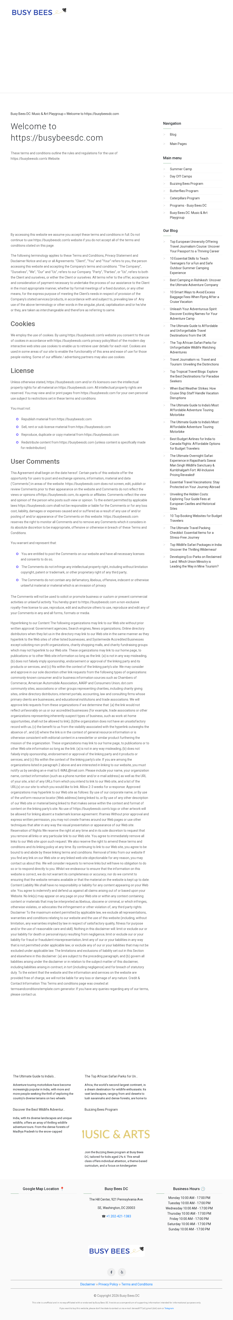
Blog (173, 134)
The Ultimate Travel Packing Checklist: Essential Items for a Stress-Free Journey (192, 532)
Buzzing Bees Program (186, 183)
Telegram (169, 1308)
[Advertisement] (116, 59)
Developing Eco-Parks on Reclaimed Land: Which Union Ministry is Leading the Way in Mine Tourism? (195, 561)
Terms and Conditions (137, 1284)
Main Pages (178, 144)
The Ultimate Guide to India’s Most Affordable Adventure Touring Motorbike (194, 410)
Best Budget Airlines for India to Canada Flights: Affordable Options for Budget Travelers (195, 443)
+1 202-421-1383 (118, 1216)
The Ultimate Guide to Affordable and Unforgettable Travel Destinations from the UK (194, 330)
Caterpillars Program (185, 198)
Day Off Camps (181, 176)
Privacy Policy (108, 1284)
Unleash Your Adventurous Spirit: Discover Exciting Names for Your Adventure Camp (194, 313)
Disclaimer (87, 1284)
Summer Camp (181, 169)
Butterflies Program (184, 191)
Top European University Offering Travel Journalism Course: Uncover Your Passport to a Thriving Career (195, 246)
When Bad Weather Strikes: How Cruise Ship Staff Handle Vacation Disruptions (194, 393)
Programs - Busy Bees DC (188, 205)
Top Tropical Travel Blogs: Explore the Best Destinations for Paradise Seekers (194, 376)
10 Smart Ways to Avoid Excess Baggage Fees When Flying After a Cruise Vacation (194, 297)
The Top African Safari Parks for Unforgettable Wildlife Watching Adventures (193, 347)
